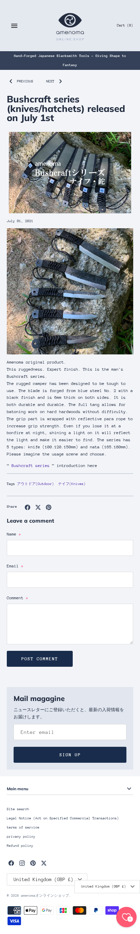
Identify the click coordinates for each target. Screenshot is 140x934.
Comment (17, 598)
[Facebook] (11, 863)
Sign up (70, 754)
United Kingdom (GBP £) (103, 886)
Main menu (17, 788)
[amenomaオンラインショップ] (70, 25)
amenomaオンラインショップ (45, 896)
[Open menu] (14, 25)
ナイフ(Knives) (72, 484)
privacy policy (21, 837)
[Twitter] (44, 863)
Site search (18, 809)
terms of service (23, 827)
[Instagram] (22, 863)
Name (14, 534)
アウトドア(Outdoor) (35, 484)
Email (15, 566)
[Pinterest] (33, 863)
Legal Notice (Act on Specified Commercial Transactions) (63, 818)
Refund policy (20, 846)
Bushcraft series (31, 465)
